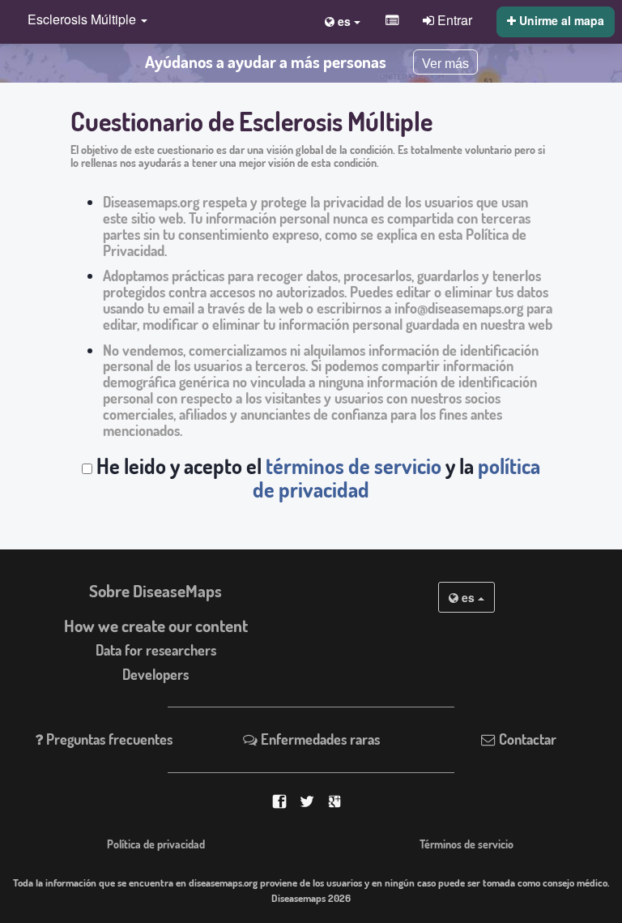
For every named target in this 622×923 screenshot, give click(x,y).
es (468, 597)
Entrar (453, 19)
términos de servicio (353, 466)
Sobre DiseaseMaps (155, 590)
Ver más (445, 64)
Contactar (526, 739)
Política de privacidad (156, 843)
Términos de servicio (466, 843)
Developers (155, 674)
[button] (83, 20)
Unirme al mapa (560, 20)
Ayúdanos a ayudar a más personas (265, 61)
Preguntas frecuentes (108, 739)
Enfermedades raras (319, 739)
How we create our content (156, 625)
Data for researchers (156, 650)
